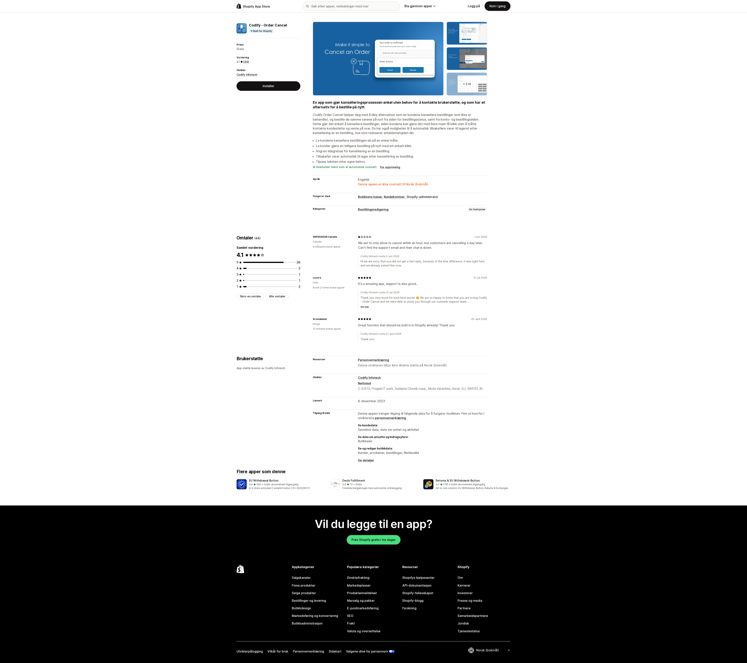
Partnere (464, 608)
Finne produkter (303, 585)
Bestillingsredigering (373, 209)
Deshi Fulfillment (353, 480)
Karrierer (464, 585)
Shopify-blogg (412, 601)
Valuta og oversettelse (364, 631)
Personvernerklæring (373, 360)
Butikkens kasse (370, 197)
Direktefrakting (358, 578)
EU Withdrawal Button (263, 480)
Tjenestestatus (469, 631)
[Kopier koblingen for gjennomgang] (339, 236)
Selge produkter (304, 593)
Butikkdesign (301, 608)
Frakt (351, 623)
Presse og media (470, 601)
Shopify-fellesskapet (417, 593)
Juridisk (463, 623)
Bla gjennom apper (418, 6)
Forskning (409, 608)
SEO (350, 616)
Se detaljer (366, 460)
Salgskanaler (301, 578)
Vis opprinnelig (390, 167)
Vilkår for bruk (277, 651)
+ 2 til (467, 84)
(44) (246, 61)
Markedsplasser (359, 585)
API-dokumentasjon (416, 585)
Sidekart (335, 651)
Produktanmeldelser (362, 593)
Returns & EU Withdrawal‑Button (458, 480)
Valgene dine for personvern (367, 651)
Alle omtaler (277, 296)
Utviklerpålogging (250, 651)
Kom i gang (497, 6)
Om (460, 578)
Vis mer (364, 306)
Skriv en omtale (250, 296)
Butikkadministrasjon (307, 623)
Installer (268, 86)
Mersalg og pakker (361, 601)
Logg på (474, 6)
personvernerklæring (390, 418)
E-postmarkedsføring (363, 608)
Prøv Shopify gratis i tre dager (374, 540)
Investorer (465, 593)
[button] (280, 484)
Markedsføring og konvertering (315, 616)
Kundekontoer (394, 197)
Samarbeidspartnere (473, 616)
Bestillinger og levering (309, 601)
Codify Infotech (247, 74)
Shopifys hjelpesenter (418, 578)
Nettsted (364, 383)
